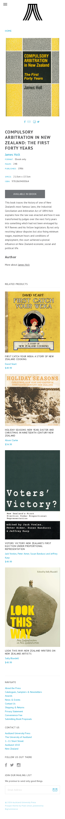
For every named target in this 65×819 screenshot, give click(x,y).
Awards (8, 695)
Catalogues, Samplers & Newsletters (23, 691)
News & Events (12, 699)
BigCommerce (11, 809)
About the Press (13, 688)
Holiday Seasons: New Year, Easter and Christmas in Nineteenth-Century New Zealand (29, 432)
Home (8, 30)
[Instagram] (18, 765)
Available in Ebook (25, 194)
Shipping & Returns (14, 707)
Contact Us (10, 703)
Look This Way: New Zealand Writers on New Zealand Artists (30, 652)
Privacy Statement (14, 711)
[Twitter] (12, 765)
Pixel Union (27, 805)
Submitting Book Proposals (18, 719)
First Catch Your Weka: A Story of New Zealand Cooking (29, 358)
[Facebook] (6, 765)
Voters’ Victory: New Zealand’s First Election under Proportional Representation (28, 546)
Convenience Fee (13, 715)
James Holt (12, 155)
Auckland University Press (24, 802)
